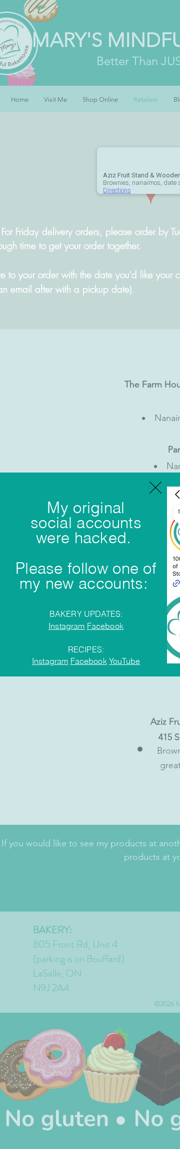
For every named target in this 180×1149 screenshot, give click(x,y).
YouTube (124, 661)
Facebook (105, 626)
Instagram (66, 626)
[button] (156, 488)
